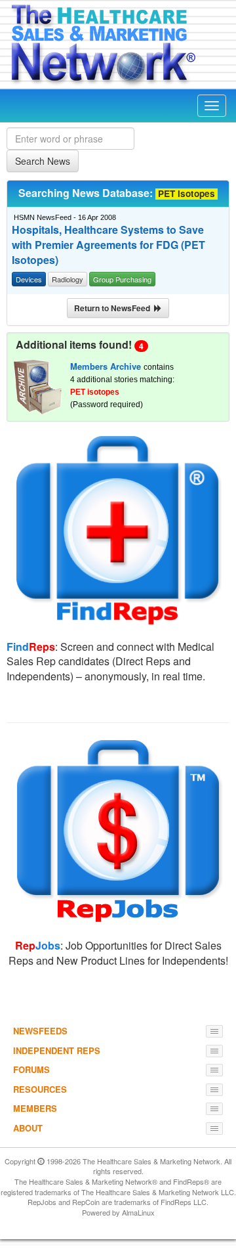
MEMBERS (35, 1108)
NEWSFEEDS (40, 1030)
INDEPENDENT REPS (56, 1050)
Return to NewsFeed (114, 308)
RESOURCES (40, 1089)
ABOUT (28, 1128)
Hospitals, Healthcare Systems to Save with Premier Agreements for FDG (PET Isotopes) (108, 245)
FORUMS (31, 1069)
